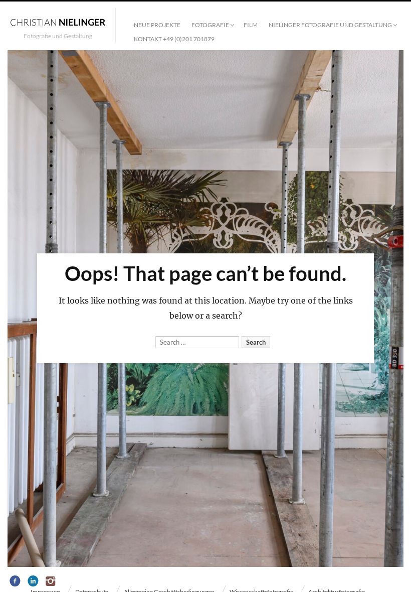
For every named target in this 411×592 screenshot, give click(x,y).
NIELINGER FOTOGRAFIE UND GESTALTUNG (330, 25)
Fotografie (210, 25)
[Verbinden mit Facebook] (15, 581)
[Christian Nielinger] (57, 21)
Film (251, 25)
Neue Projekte (157, 25)
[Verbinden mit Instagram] (51, 581)
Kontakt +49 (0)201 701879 (174, 39)
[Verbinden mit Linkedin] (33, 581)
